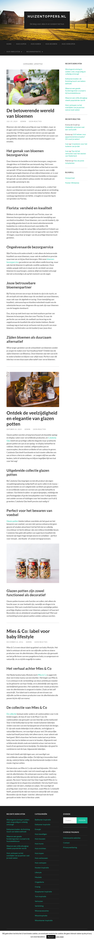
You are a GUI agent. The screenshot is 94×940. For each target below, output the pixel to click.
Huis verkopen (68, 44)
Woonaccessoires (42, 911)
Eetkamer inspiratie (42, 824)
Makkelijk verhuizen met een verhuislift (74, 128)
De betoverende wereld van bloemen (30, 113)
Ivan (67, 144)
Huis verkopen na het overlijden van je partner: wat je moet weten (75, 107)
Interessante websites (71, 838)
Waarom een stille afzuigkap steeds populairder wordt (76, 99)
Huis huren (36, 44)
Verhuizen (39, 901)
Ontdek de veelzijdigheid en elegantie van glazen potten (32, 418)
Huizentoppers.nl (47, 16)
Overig (37, 887)
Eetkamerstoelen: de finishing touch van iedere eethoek (75, 81)
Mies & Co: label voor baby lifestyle (28, 633)
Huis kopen (21, 44)
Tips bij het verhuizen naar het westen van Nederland (75, 153)
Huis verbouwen (41, 858)
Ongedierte (39, 882)
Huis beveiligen (41, 834)
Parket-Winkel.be (72, 183)
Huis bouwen (51, 44)
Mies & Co (42, 675)
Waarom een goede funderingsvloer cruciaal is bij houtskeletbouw (75, 90)
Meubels (38, 877)
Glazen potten (12, 521)
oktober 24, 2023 (14, 429)
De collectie (11, 714)
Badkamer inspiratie (43, 819)
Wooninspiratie (33, 52)
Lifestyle (38, 872)
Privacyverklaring (70, 847)
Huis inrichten (13, 52)
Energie (38, 829)
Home (9, 44)
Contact (66, 843)
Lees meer (60, 937)
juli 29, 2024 (12, 121)
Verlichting (39, 906)
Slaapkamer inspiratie (43, 891)
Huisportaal (70, 178)
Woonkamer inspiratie (44, 920)
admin (23, 121)
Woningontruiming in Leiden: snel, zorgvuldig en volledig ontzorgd (75, 71)
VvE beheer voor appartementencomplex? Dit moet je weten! (75, 136)
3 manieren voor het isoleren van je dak (76, 145)
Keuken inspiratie (42, 867)
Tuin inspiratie (40, 896)
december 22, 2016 (15, 642)
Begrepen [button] (51, 937)
